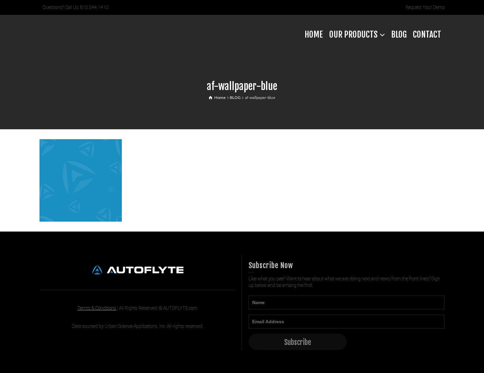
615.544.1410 (94, 7)
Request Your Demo (425, 7)
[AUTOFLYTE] (89, 34)
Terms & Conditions (96, 308)
